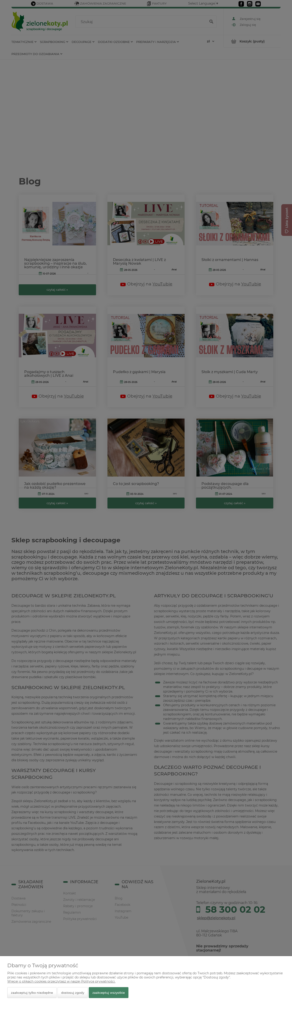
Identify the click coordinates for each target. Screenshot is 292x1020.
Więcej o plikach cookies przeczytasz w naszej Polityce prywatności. (61, 981)
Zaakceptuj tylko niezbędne (32, 992)
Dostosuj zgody (72, 992)
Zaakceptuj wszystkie (108, 992)
